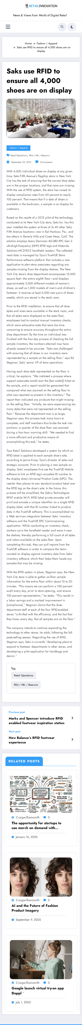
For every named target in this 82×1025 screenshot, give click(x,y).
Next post (14, 731)
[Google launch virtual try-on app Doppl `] (41, 959)
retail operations (18, 155)
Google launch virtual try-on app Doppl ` (38, 990)
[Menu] (8, 27)
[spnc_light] (72, 27)
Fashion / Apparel (18, 147)
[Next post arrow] (72, 739)
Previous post (17, 712)
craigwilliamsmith (27, 817)
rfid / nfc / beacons (39, 155)
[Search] (62, 27)
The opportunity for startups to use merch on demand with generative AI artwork (36, 826)
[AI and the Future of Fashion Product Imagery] (41, 877)
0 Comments (46, 162)
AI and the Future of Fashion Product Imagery (35, 908)
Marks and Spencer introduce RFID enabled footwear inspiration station (37, 720)
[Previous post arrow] (72, 718)
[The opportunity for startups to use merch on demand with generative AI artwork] (41, 794)
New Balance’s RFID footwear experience (31, 740)
